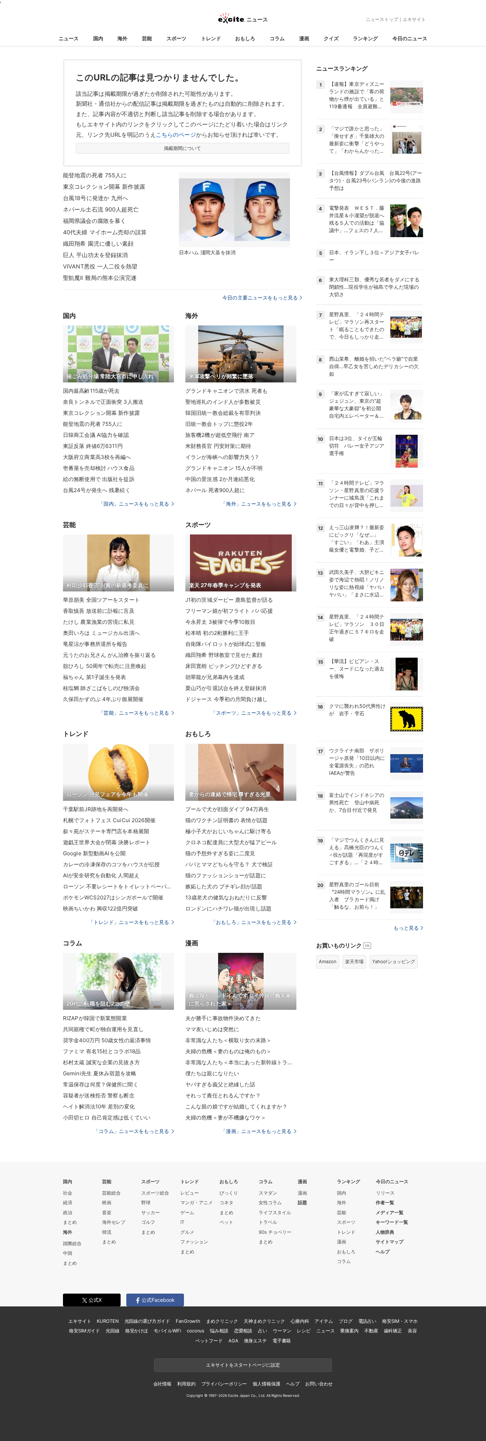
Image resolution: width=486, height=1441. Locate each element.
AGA (233, 1340)
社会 (67, 1193)
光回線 (113, 1330)
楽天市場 (354, 961)
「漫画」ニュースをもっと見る (256, 1131)
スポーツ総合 (155, 1193)
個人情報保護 (266, 1384)
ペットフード (209, 1340)
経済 (67, 1202)
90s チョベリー (275, 1232)
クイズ (331, 38)
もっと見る (406, 928)
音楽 (106, 1212)
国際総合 (72, 1243)
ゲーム (187, 1212)
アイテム (324, 1321)
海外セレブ (113, 1222)
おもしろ (245, 38)
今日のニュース (409, 38)
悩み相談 (219, 1330)
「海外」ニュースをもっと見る (256, 504)
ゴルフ (148, 1222)
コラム (277, 38)
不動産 (371, 1330)
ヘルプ (383, 1251)
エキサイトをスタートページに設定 (243, 1365)
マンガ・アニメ (196, 1202)
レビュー (189, 1193)
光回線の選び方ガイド (147, 1321)
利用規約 (186, 1384)
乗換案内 (349, 1330)
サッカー (150, 1212)
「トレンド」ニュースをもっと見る (129, 922)
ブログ (346, 1321)
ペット (226, 1222)
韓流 (106, 1232)
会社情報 (162, 1384)
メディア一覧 (389, 1212)
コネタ (226, 1202)
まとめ (70, 1222)
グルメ (187, 1232)
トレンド (211, 38)
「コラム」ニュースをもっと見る (131, 1131)
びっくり (229, 1193)
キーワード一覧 (392, 1222)
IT (182, 1222)
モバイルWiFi (167, 1330)
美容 (412, 1330)
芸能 (147, 38)
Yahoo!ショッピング (393, 961)
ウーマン (282, 1330)
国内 (98, 38)
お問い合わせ (319, 1384)
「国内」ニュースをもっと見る (134, 504)
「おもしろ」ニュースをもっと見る (251, 922)
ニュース (69, 38)
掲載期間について (182, 148)
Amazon (328, 961)
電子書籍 (282, 1340)
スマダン (268, 1193)
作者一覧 (385, 1202)
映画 (106, 1202)
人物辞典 (385, 1232)
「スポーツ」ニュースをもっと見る (251, 713)
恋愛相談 (243, 1330)
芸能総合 (111, 1193)
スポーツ (176, 38)
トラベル (268, 1222)
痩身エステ (255, 1340)
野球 (145, 1202)
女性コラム (270, 1202)
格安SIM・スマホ (400, 1321)
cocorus (195, 1330)
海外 (122, 38)
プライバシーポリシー (224, 1384)
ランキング (365, 38)
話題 (302, 1202)
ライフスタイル (275, 1212)
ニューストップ (382, 19)
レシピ (304, 1330)
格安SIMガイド (84, 1330)
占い (262, 1330)
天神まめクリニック (264, 1321)
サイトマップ (389, 1241)
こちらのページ (176, 134)
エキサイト (414, 19)
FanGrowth (188, 1321)
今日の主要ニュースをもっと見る (260, 297)
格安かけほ (136, 1330)
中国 (67, 1253)
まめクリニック (222, 1321)
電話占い (367, 1321)
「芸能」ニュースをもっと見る (134, 713)
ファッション (194, 1241)
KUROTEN (107, 1321)
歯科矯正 (393, 1330)
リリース (385, 1193)
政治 (67, 1212)
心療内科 (300, 1321)
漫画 (304, 38)
